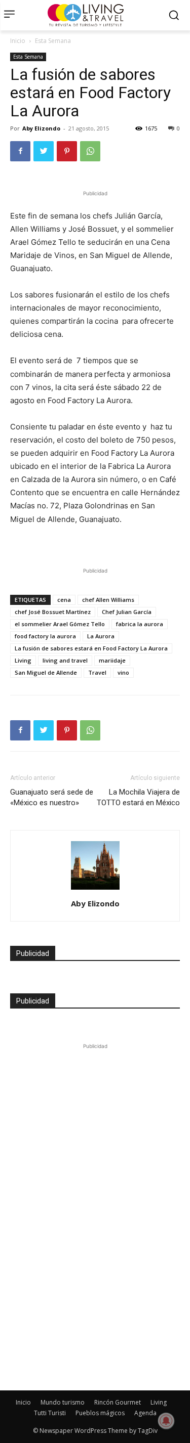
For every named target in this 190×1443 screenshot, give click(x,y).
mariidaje (112, 660)
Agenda (145, 1413)
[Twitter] (43, 151)
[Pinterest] (67, 151)
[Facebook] (20, 151)
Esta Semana (53, 40)
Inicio (17, 40)
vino (123, 672)
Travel (97, 672)
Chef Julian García (126, 612)
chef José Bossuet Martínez (53, 612)
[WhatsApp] (90, 151)
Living (23, 660)
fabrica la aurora (139, 624)
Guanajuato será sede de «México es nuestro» (51, 797)
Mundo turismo (63, 1402)
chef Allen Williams (108, 599)
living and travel (65, 660)
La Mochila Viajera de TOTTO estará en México (138, 797)
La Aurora (101, 636)
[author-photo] (95, 889)
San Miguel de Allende (46, 672)
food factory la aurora (45, 636)
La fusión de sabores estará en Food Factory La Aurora (91, 648)
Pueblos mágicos (100, 1413)
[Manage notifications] (166, 1421)
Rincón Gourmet (117, 1402)
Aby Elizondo (41, 128)
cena (64, 599)
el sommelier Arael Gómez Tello (60, 624)
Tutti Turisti (50, 1413)
